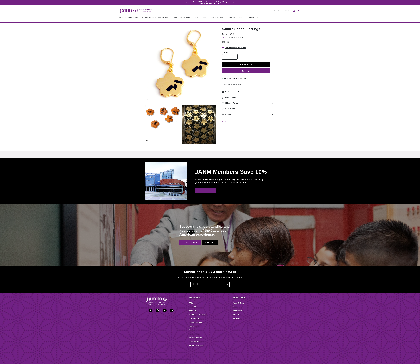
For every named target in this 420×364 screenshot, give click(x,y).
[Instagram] (157, 311)
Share (226, 121)
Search (191, 330)
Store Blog (237, 318)
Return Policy (194, 326)
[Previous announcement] (186, 3)
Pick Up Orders (194, 318)
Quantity (225, 52)
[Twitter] (165, 311)
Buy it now (246, 71)
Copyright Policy (195, 341)
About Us (192, 311)
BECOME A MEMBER (205, 190)
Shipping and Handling (197, 314)
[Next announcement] (233, 3)
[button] (294, 10)
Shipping (225, 37)
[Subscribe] (227, 284)
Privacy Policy (194, 334)
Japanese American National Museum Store (164, 359)
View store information (232, 85)
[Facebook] (150, 311)
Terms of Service (195, 337)
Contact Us (193, 307)
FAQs (191, 303)
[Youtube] (172, 311)
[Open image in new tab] (146, 100)
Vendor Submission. (196, 345)
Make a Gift (209, 242)
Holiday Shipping (195, 322)
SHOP (235, 307)
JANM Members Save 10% (235, 47)
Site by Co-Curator (183, 359)
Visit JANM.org (238, 303)
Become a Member (190, 242)
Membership (237, 311)
